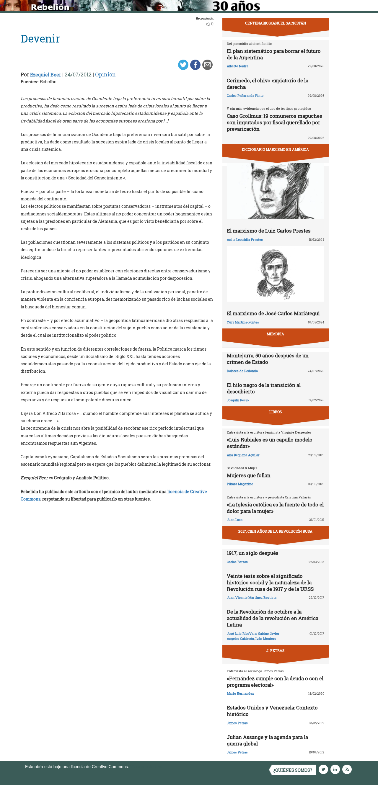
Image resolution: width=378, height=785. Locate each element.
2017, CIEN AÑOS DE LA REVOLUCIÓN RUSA (275, 531)
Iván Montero (265, 638)
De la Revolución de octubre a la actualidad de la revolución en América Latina (272, 618)
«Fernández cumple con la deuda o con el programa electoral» (275, 681)
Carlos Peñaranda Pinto (245, 95)
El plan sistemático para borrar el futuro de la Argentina (274, 54)
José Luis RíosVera (242, 633)
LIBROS (275, 411)
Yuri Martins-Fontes (243, 322)
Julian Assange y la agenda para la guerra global (267, 740)
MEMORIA (275, 333)
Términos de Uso (146, 766)
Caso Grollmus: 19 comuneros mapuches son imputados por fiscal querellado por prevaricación (274, 122)
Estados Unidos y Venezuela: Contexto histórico (272, 710)
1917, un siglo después (252, 553)
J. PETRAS (275, 650)
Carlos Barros (237, 562)
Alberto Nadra (237, 66)
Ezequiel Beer (45, 74)
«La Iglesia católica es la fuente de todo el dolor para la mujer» (275, 507)
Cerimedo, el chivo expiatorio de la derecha (267, 83)
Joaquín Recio (238, 400)
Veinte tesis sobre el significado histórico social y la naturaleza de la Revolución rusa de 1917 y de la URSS (270, 582)
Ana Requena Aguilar (243, 455)
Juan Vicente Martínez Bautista (251, 597)
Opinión (105, 74)
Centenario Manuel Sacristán (275, 23)
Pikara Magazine (240, 484)
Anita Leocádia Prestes (245, 239)
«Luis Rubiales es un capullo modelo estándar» (269, 442)
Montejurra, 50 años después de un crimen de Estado (268, 358)
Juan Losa (234, 519)
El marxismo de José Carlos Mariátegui (273, 313)
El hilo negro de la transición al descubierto (264, 388)
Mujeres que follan (249, 475)
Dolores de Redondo (242, 371)
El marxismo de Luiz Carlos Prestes (269, 230)
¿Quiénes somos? (292, 770)
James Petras (237, 723)
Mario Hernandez (240, 693)
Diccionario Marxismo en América (275, 149)
